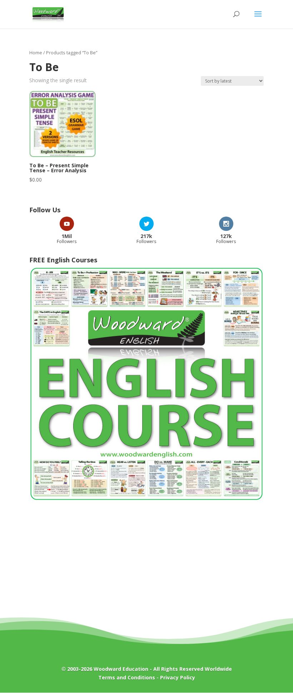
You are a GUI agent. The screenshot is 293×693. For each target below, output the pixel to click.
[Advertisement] (146, 564)
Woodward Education (121, 668)
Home (35, 52)
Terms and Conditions (126, 677)
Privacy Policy (177, 677)
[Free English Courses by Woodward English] (146, 499)
